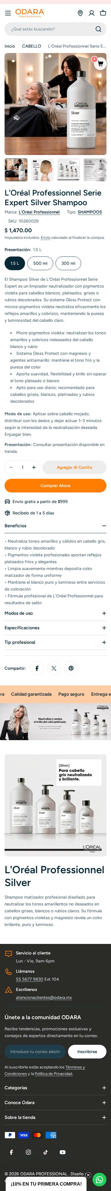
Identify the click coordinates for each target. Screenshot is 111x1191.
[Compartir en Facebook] (37, 668)
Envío (45, 237)
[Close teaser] (88, 1175)
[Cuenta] (91, 13)
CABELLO (31, 46)
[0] (100, 64)
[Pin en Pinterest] (71, 668)
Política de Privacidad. (54, 1073)
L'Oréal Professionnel (39, 212)
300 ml (68, 263)
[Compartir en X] (54, 668)
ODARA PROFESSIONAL (44, 1173)
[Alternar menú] (8, 13)
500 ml (40, 263)
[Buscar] (98, 29)
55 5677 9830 (29, 979)
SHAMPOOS (90, 212)
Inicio (10, 46)
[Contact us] (99, 1179)
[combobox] (55, 29)
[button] (46, 1184)
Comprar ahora (55, 485)
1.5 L (15, 263)
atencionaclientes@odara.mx (44, 997)
